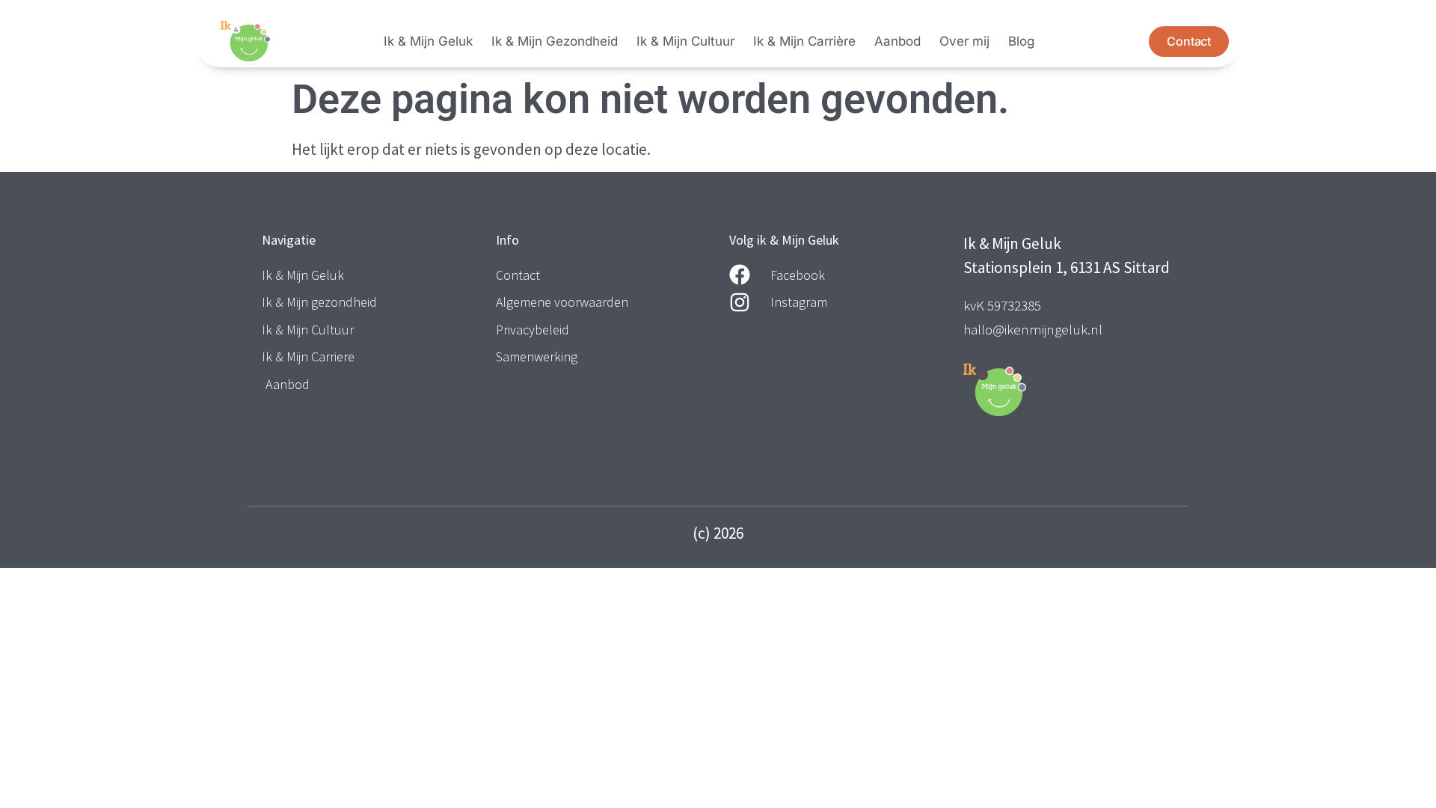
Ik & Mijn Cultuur (685, 41)
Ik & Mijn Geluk (428, 41)
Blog (1021, 41)
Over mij (964, 41)
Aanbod (897, 41)
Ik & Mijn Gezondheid (554, 41)
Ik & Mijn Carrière (804, 41)
